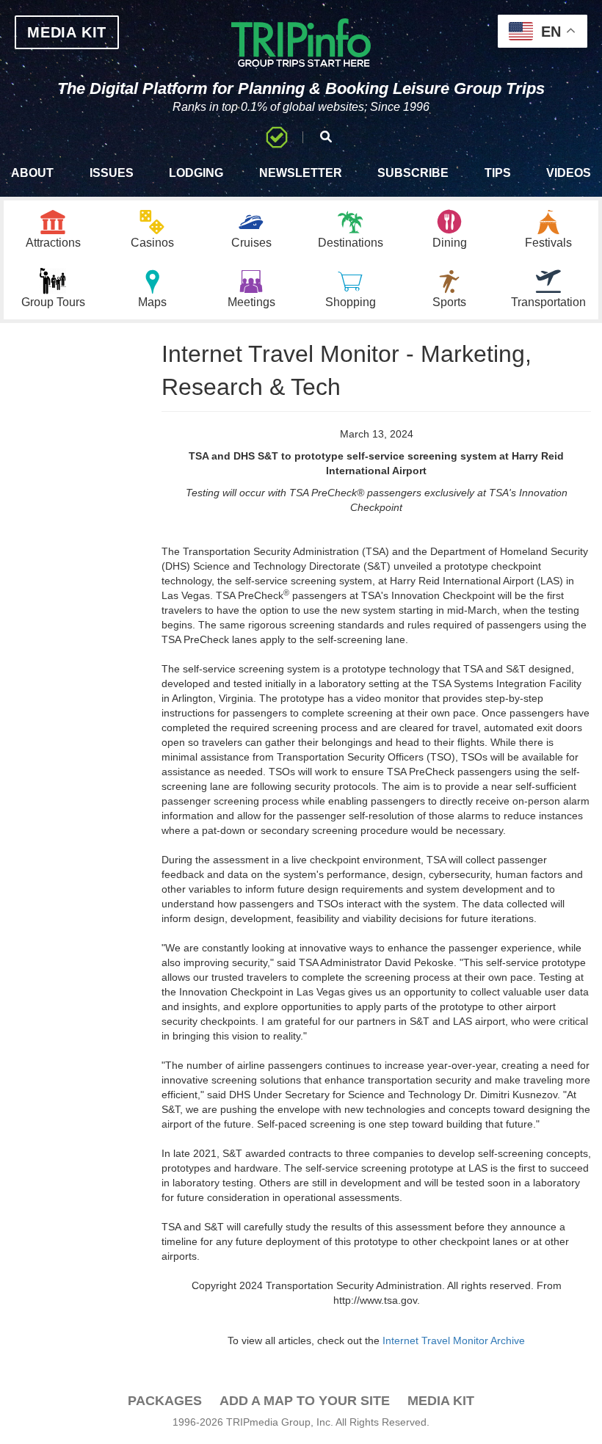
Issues (112, 173)
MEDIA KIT (66, 32)
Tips (498, 173)
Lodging (196, 173)
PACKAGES (165, 1400)
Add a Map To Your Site (305, 1400)
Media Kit (440, 1400)
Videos (568, 173)
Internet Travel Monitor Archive (453, 1340)
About (32, 173)
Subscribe (413, 173)
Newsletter (300, 173)
